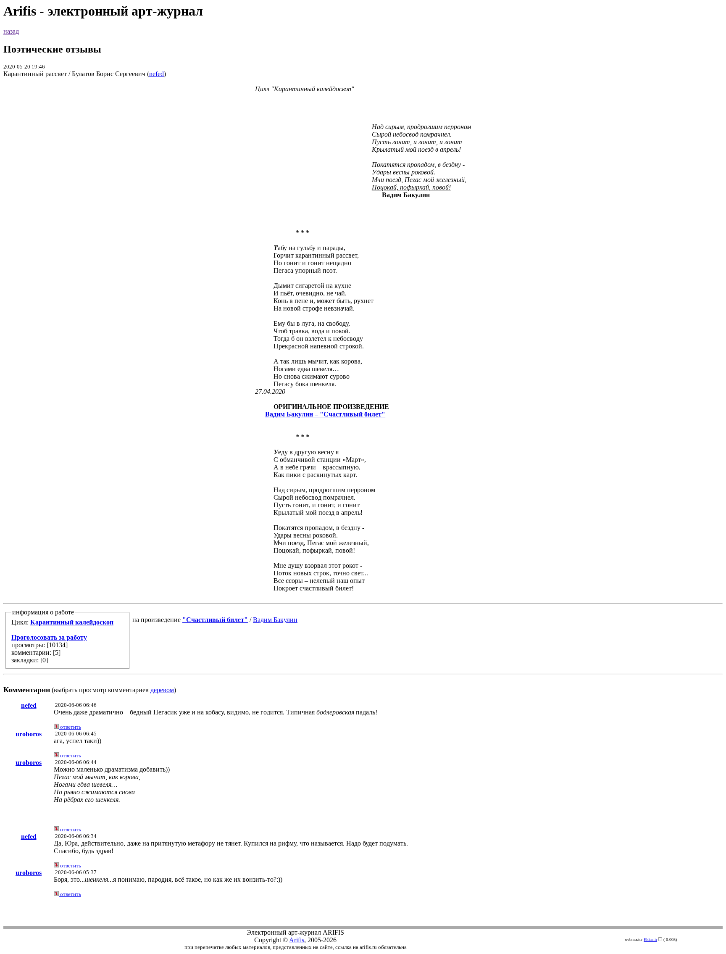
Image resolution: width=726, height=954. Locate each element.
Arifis (296, 939)
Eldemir (650, 939)
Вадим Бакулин (275, 619)
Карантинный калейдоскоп (71, 622)
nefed (156, 73)
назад (11, 31)
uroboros (29, 734)
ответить (70, 727)
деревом (162, 689)
